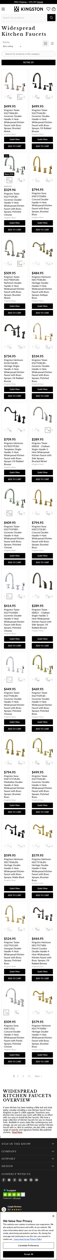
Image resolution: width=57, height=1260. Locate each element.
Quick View (15, 139)
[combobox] (24, 17)
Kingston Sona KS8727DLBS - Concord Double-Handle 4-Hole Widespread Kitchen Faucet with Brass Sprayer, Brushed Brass (42, 537)
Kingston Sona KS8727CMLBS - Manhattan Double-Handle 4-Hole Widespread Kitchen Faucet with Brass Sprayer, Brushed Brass (14, 787)
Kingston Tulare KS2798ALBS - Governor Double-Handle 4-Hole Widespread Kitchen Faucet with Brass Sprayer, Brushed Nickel (14, 121)
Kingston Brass (10, 134)
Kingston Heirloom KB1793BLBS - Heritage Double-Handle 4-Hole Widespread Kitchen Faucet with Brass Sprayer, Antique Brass (42, 287)
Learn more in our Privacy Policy (27, 1239)
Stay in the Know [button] (16, 1144)
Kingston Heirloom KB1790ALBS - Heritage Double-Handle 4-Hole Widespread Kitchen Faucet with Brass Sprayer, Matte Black (14, 868)
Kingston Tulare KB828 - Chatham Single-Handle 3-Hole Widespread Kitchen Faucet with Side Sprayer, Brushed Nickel (41, 452)
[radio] (9, 97)
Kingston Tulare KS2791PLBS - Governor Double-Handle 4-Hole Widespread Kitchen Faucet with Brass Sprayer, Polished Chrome (14, 204)
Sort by (6, 42)
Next (37, 1076)
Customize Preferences (28, 1245)
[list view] (52, 43)
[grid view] (45, 43)
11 (29, 1076)
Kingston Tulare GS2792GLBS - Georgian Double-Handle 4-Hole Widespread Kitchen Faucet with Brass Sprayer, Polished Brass (14, 953)
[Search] (51, 17)
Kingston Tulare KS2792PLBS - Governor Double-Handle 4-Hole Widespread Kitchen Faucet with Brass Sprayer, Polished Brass (42, 703)
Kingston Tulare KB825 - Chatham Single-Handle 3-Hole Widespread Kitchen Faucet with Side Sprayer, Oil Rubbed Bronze (41, 618)
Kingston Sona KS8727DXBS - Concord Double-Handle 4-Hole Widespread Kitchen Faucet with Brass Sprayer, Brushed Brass (42, 204)
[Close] (53, 1216)
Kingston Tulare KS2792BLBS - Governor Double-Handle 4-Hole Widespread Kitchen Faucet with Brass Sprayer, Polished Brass (42, 370)
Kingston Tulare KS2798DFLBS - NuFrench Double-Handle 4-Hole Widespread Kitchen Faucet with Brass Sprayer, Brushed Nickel (14, 287)
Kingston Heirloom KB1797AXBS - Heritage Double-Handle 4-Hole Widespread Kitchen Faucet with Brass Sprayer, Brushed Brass (42, 1036)
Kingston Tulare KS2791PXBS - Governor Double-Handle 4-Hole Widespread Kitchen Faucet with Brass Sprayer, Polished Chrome (14, 537)
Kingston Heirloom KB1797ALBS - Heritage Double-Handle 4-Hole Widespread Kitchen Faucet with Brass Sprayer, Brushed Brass (42, 870)
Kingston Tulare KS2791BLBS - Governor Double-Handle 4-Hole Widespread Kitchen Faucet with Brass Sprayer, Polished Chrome (14, 703)
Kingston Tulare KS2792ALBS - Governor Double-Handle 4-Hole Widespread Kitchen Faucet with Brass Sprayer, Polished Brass (42, 787)
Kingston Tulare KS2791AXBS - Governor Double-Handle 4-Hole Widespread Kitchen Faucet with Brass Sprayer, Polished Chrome (14, 620)
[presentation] (24, 97)
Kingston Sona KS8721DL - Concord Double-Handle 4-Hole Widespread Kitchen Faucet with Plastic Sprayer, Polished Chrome (14, 1036)
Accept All (28, 1254)
